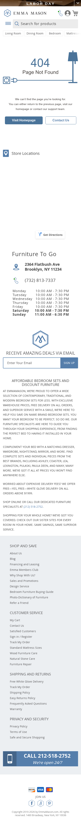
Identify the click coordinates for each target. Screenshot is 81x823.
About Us (16, 553)
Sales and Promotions (24, 581)
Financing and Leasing (24, 564)
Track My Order (20, 642)
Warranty (16, 709)
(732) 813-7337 (40, 280)
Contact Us (60, 120)
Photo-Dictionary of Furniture (29, 597)
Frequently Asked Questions (28, 703)
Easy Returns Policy (22, 698)
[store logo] (30, 13)
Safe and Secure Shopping (27, 737)
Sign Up (69, 363)
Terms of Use (18, 732)
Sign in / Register (21, 636)
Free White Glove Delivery (26, 681)
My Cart (15, 620)
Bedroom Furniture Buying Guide (31, 592)
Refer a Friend (19, 603)
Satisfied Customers (23, 631)
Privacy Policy (18, 726)
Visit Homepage (24, 120)
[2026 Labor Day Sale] (40, 3)
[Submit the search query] (17, 23)
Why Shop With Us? (22, 575)
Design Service (19, 586)
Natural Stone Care (22, 659)
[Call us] (60, 13)
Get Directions (53, 235)
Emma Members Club (24, 570)
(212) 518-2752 (33, 506)
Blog (13, 559)
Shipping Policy (20, 692)
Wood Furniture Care (23, 653)
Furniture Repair (21, 664)
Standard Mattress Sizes (26, 648)
